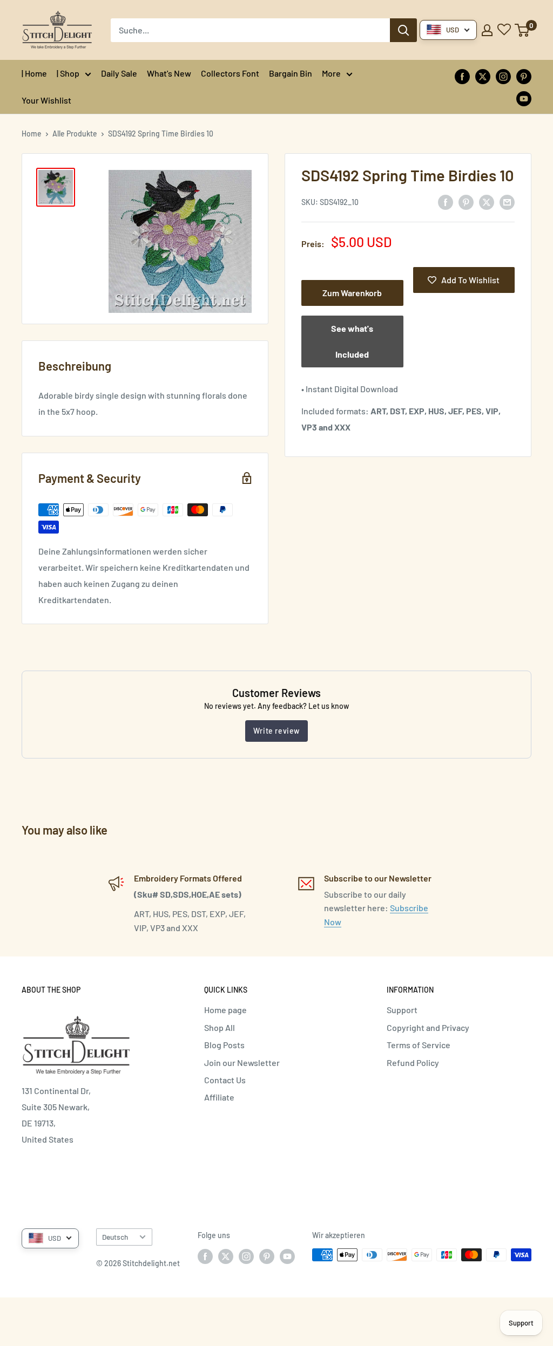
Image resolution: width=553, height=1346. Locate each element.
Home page (225, 1010)
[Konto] (487, 30)
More (331, 73)
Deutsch (115, 1236)
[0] (522, 30)
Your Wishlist (46, 100)
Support (402, 1010)
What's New (169, 73)
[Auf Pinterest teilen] (466, 201)
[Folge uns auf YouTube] (523, 98)
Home (32, 133)
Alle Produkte (74, 133)
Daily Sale (119, 73)
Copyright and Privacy (428, 1027)
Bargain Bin (290, 73)
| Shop (68, 73)
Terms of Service (418, 1045)
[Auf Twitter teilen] (486, 201)
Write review (276, 730)
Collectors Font (230, 73)
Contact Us (225, 1080)
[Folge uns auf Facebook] (462, 75)
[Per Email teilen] (507, 201)
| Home (34, 73)
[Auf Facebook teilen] (445, 201)
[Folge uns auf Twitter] (482, 75)
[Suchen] (403, 30)
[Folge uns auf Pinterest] (523, 75)
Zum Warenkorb (352, 293)
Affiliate (219, 1097)
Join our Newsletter (242, 1062)
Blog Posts (224, 1045)
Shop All (219, 1027)
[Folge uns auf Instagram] (503, 75)
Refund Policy (413, 1062)
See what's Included (352, 341)
